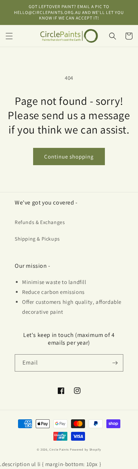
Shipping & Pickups (37, 238)
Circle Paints (59, 449)
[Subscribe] (115, 363)
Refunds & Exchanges (40, 222)
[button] (9, 36)
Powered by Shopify (85, 449)
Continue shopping (69, 156)
